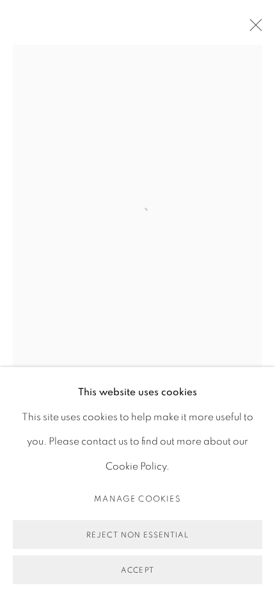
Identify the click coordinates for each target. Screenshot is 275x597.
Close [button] (252, 28)
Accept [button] (137, 570)
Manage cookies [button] (137, 499)
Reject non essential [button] (137, 535)
